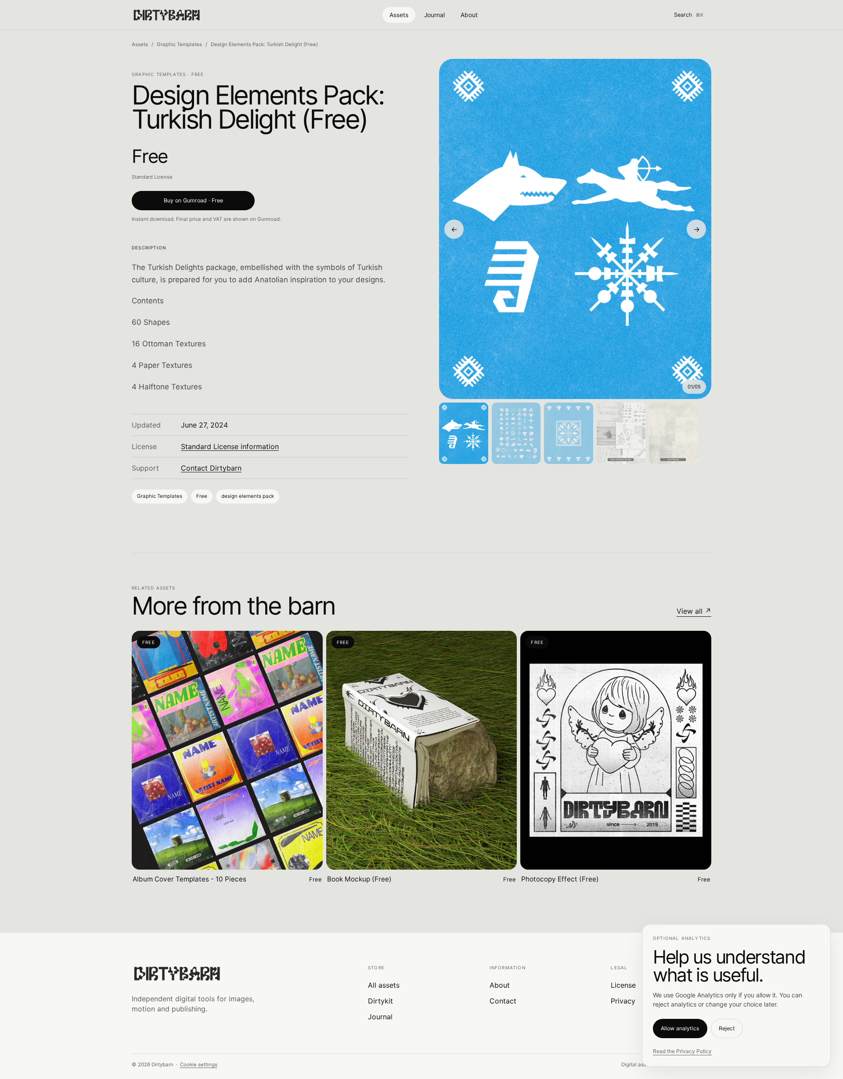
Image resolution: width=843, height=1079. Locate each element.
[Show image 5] (673, 433)
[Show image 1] (463, 433)
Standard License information (230, 446)
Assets (398, 14)
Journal (434, 14)
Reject (727, 1028)
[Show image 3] (568, 433)
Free (201, 496)
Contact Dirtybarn (211, 468)
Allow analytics (680, 1028)
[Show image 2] (516, 433)
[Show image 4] (621, 433)
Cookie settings (198, 1064)
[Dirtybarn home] (166, 15)
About (469, 14)
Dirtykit (380, 1000)
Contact (503, 1000)
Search (688, 14)
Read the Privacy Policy (682, 1051)
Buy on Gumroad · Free (193, 200)
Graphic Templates (179, 44)
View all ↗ (694, 611)
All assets (384, 985)
